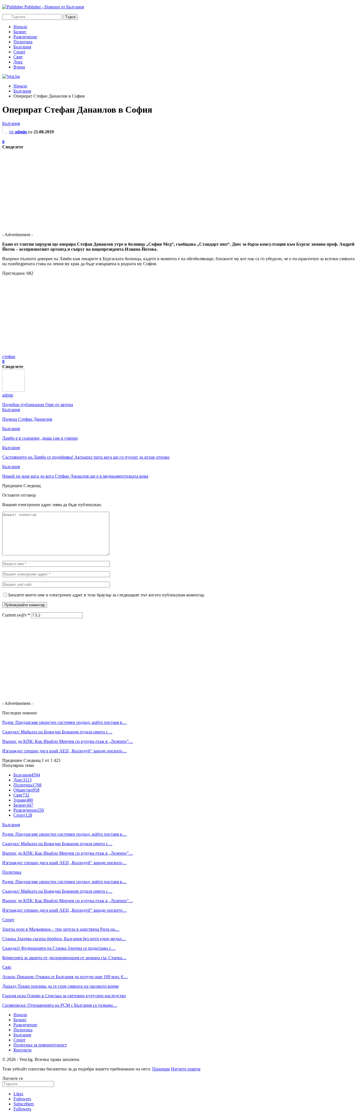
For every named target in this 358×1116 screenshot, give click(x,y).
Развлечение (25, 36)
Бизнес (20, 31)
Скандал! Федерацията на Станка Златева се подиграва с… (59, 948)
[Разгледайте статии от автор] (13, 390)
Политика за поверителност (40, 1044)
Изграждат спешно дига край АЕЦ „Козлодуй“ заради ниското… (64, 750)
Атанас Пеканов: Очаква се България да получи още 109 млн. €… (65, 976)
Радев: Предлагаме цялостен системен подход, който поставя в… (64, 722)
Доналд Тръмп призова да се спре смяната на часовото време (60, 986)
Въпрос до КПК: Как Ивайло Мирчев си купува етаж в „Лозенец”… (67, 741)
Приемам (161, 1069)
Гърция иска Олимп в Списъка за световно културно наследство (64, 995)
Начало (20, 26)
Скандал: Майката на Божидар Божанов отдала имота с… (57, 731)
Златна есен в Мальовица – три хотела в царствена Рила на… (60, 929)
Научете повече (186, 1069)
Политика (22, 41)
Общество (26, 790)
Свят (18, 57)
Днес (18, 62)
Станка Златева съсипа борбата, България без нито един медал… (64, 938)
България (22, 46)
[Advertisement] (170, 189)
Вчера (19, 67)
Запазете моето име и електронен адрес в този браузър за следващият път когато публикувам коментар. (106, 595)
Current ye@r (16, 615)
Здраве (23, 800)
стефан (8, 356)
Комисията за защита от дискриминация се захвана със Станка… (64, 957)
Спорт (19, 51)
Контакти (22, 1050)
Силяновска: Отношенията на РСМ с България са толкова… (59, 1005)
